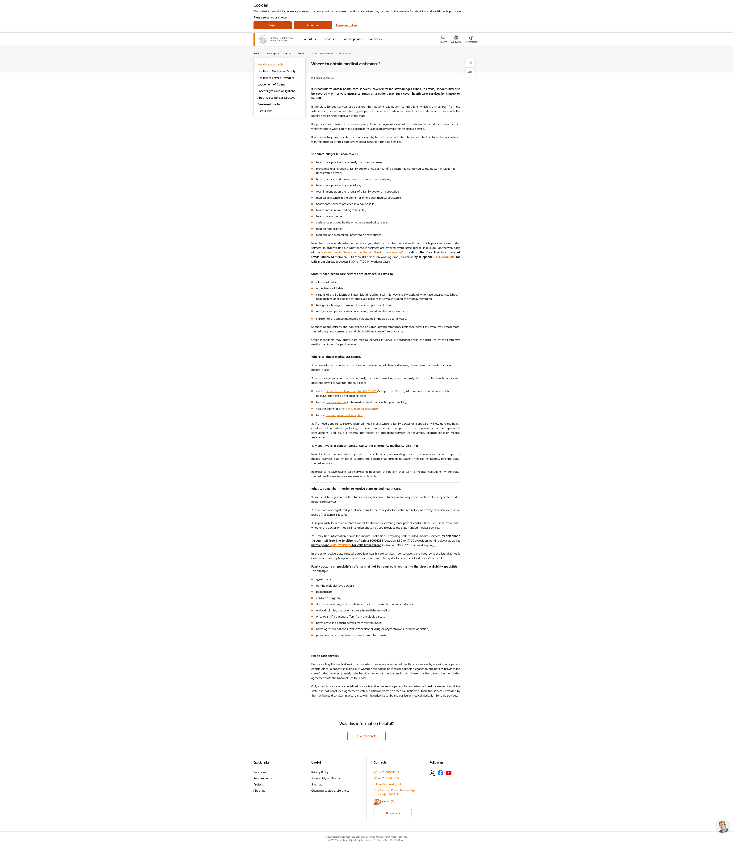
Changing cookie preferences (330, 790)
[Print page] (470, 62)
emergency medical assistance (358, 408)
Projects (258, 784)
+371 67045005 (444, 257)
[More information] (392, 801)
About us (259, 790)
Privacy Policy (319, 772)
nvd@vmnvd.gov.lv (390, 784)
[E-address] (381, 801)
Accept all (313, 25)
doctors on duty (336, 402)
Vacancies (259, 772)
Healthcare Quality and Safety (276, 71)
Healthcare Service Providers (276, 78)
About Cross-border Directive (276, 97)
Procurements (262, 778)
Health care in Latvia (270, 64)
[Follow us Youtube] (449, 772)
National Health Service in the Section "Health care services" (362, 252)
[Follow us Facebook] (440, 773)
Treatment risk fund (270, 104)
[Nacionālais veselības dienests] (276, 39)
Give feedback (366, 736)
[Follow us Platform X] (432, 773)
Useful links (265, 111)
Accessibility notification (326, 778)
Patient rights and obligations (276, 91)
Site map (316, 784)
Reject (272, 25)
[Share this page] (470, 72)
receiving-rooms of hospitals (344, 415)
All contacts (392, 813)
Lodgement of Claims (271, 84)
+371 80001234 (388, 772)
